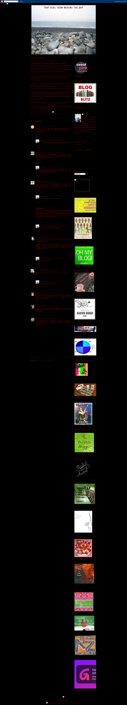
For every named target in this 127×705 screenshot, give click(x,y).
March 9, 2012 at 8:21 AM (56, 140)
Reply (37, 133)
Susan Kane (39, 306)
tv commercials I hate (55, 113)
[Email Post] (53, 111)
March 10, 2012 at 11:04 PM (51, 270)
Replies (40, 137)
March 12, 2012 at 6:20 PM (51, 306)
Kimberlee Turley (41, 237)
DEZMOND (39, 181)
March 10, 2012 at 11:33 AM (55, 237)
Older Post (68, 357)
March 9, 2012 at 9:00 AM (51, 208)
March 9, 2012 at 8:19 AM (56, 167)
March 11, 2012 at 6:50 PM (56, 196)
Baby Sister (39, 270)
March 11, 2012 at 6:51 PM (56, 258)
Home (51, 357)
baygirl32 (43, 140)
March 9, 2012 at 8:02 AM (55, 152)
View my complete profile (83, 136)
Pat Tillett (38, 318)
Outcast (38, 126)
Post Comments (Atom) (45, 360)
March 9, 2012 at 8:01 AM (48, 126)
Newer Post (34, 357)
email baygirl (78, 144)
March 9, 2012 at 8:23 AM (50, 181)
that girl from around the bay (63, 8)
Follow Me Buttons (82, 192)
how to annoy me (41, 113)
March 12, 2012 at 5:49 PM (55, 293)
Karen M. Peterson (41, 293)
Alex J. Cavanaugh (41, 152)
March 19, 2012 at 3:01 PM (50, 318)
